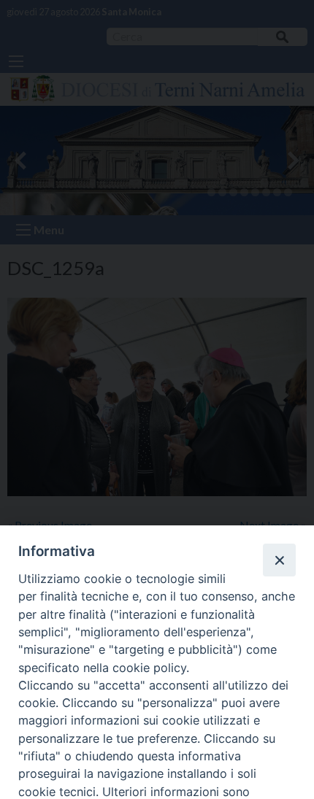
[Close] (279, 560)
